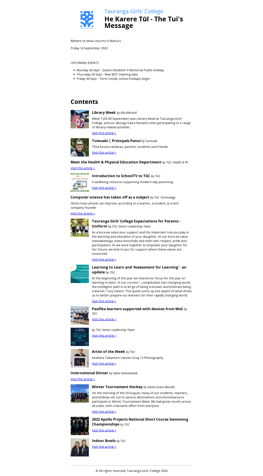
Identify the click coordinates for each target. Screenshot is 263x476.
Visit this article (104, 133)
